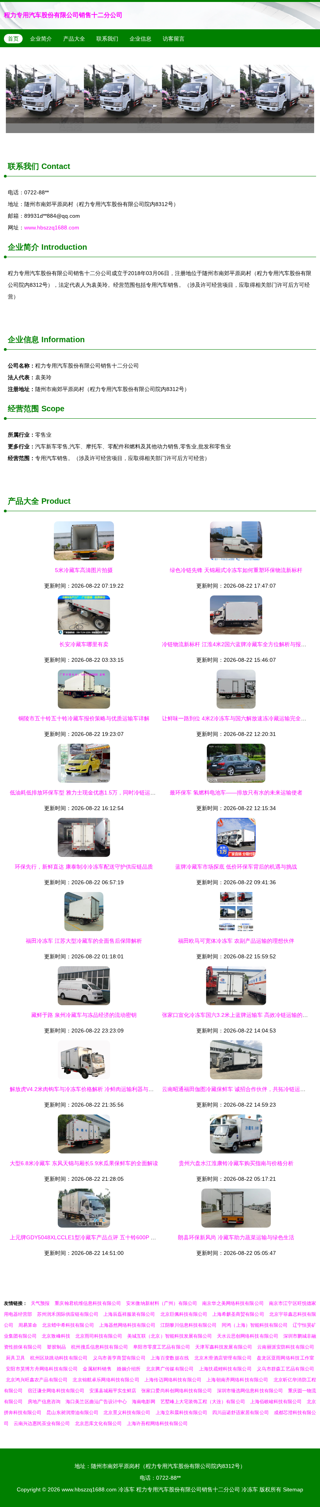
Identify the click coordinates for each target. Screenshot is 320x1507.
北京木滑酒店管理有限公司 (223, 1358)
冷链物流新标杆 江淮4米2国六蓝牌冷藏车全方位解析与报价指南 (239, 644)
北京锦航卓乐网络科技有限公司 (106, 1380)
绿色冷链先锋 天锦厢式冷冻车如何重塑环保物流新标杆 (236, 570)
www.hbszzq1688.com (51, 227)
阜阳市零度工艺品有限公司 (161, 1347)
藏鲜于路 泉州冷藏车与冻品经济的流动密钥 (84, 1015)
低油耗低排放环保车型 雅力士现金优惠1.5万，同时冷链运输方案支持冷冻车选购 (107, 792)
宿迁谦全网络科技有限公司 (56, 1390)
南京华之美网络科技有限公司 (233, 1303)
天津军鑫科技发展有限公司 (223, 1347)
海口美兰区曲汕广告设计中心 (96, 1401)
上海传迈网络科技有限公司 (172, 1380)
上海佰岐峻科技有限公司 (276, 1401)
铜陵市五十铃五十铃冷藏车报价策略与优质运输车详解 (83, 718)
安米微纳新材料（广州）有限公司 (161, 1303)
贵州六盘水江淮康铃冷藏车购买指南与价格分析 (236, 1163)
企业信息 (140, 39)
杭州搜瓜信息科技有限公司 (99, 1347)
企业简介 (41, 39)
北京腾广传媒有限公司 (170, 1369)
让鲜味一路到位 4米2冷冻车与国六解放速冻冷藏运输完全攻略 (237, 718)
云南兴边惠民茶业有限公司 (42, 1423)
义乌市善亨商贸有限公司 (119, 1358)
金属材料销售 (97, 1369)
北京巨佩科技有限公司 (183, 1314)
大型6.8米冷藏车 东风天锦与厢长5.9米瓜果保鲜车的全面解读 (84, 1163)
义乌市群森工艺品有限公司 (285, 1369)
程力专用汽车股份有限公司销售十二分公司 (63, 15)
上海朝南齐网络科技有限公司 (237, 1380)
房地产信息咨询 (44, 1401)
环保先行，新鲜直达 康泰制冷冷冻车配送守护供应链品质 (84, 867)
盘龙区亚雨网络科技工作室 (285, 1358)
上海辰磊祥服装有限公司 (129, 1314)
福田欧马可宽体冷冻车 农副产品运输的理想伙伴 (236, 941)
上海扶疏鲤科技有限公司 (225, 1369)
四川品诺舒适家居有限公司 (240, 1412)
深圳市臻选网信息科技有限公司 (250, 1390)
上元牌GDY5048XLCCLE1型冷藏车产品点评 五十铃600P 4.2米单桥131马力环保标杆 (113, 1237)
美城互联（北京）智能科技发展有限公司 (169, 1336)
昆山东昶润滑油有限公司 (72, 1412)
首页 (13, 39)
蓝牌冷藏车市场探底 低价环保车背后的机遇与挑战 (236, 867)
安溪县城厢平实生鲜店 (112, 1390)
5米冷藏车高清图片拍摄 (84, 570)
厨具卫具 (15, 1358)
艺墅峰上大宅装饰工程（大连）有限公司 (202, 1401)
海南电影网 (143, 1401)
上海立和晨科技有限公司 (182, 1412)
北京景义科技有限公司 (126, 1412)
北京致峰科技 (56, 1336)
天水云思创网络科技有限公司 (247, 1336)
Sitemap (293, 1489)
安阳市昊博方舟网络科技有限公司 (42, 1369)
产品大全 (74, 39)
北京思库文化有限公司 (98, 1423)
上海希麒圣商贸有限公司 (238, 1314)
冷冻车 (126, 1489)
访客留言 (174, 39)
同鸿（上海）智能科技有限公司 (254, 1325)
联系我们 (107, 39)
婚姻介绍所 (128, 1369)
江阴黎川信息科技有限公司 (188, 1325)
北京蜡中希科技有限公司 (68, 1325)
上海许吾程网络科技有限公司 (157, 1423)
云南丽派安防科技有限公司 (285, 1347)
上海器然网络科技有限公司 (127, 1325)
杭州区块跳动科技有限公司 (58, 1358)
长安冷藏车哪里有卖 (83, 644)
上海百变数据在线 (170, 1358)
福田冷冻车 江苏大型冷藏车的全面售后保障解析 (84, 941)
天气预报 (40, 1303)
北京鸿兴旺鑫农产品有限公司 (37, 1380)
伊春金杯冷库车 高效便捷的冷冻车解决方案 (160, 94)
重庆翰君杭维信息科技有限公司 (88, 1303)
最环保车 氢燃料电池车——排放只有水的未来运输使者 (236, 792)
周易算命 (27, 1325)
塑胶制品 (56, 1347)
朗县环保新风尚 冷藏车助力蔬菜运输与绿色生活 (236, 1237)
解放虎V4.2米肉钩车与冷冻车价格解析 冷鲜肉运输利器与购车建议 (90, 1089)
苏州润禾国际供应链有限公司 (67, 1314)
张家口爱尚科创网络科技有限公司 (176, 1390)
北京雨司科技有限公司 (98, 1336)
